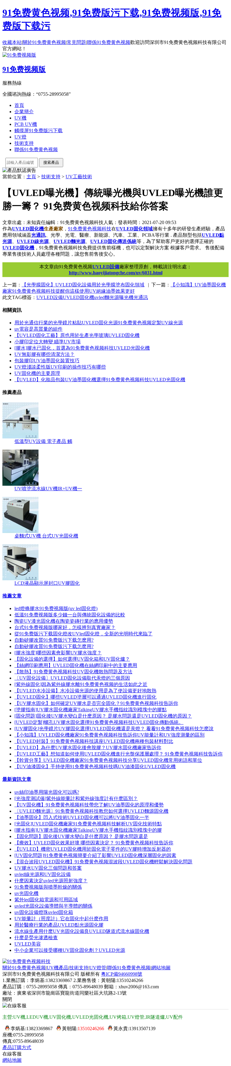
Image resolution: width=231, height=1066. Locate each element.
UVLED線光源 (33, 241)
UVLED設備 (105, 266)
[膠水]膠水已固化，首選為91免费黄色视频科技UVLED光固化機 (82, 348)
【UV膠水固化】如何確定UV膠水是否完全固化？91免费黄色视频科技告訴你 (96, 703)
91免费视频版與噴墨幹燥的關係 (48, 887)
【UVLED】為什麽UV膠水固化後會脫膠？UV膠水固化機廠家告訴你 (87, 747)
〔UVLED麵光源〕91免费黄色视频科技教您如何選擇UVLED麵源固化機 (91, 811)
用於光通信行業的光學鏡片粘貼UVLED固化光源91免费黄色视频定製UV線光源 (98, 322)
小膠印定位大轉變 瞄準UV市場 (47, 341)
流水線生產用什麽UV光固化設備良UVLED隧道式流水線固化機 (81, 931)
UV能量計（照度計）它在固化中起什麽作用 (61, 918)
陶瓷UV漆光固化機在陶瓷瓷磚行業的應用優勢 (63, 621)
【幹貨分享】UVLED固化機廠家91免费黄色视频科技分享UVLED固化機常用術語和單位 (108, 760)
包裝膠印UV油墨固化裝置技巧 (46, 360)
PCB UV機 (25, 124)
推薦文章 (12, 595)
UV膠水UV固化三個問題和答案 (48, 868)
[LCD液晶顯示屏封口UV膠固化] (20, 578)
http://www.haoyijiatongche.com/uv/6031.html (115, 272)
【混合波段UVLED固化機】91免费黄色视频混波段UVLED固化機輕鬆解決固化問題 (103, 861)
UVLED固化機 (28, 228)
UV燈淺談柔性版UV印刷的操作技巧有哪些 (60, 366)
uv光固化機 (26, 893)
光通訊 (38, 235)
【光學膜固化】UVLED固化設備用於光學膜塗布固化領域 (83, 284)
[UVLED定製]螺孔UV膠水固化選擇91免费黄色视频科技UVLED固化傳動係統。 (98, 722)
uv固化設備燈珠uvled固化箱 (43, 912)
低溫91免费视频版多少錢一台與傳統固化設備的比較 (69, 614)
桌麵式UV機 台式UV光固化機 (46, 535)
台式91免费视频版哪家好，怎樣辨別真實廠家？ (65, 627)
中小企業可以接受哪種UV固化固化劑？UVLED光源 (69, 950)
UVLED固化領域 (134, 228)
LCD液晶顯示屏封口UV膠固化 (47, 583)
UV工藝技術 (79, 176)
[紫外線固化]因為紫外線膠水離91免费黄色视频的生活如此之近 (80, 684)
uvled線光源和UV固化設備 (42, 874)
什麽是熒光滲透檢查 (36, 937)
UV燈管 (97, 967)
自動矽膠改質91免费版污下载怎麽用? (54, 640)
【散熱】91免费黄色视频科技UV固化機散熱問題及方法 (73, 671)
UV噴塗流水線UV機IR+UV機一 (48, 488)
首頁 (19, 105)
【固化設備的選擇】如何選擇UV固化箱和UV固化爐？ (72, 659)
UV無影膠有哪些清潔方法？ (44, 354)
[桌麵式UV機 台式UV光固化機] (20, 531)
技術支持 (24, 143)
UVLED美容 (27, 943)
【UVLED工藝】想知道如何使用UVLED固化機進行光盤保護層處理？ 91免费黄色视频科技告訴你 (118, 753)
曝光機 (126, 297)
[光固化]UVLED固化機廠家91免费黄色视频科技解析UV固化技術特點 (88, 823)
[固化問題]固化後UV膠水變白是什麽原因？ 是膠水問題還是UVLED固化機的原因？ (103, 715)
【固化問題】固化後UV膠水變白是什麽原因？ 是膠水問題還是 (81, 836)
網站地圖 (161, 967)
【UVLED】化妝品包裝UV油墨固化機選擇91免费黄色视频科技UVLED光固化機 (99, 379)
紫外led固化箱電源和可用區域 (46, 899)
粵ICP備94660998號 (121, 974)
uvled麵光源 (106, 297)
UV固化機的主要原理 (37, 373)
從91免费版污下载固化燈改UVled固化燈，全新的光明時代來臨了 (83, 633)
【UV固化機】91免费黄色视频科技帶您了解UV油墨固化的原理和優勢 (89, 804)
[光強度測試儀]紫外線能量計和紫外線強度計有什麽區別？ (76, 798)
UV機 (20, 117)
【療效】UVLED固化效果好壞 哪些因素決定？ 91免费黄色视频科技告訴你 (93, 842)
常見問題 (76, 42)
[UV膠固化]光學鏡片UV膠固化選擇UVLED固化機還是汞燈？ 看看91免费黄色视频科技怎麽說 (114, 728)
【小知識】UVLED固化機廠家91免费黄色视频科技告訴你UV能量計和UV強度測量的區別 (109, 734)
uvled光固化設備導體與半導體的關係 (53, 906)
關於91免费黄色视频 (44, 42)
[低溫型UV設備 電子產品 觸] (20, 436)
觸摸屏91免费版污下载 (38, 130)
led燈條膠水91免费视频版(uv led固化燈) (55, 608)
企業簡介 (24, 111)
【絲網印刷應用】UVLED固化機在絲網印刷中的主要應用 (75, 665)
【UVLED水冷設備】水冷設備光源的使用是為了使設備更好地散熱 (85, 690)
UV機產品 (57, 967)
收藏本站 (12, 42)
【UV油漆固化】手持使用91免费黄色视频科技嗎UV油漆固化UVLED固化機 (95, 766)
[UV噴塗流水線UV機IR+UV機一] (20, 484)
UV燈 (20, 136)
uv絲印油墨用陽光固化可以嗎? (46, 792)
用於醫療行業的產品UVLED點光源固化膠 (58, 924)
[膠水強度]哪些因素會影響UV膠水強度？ (58, 652)
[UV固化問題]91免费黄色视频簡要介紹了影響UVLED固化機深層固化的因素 (95, 855)
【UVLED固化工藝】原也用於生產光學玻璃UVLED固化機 (77, 335)
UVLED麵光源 (69, 241)
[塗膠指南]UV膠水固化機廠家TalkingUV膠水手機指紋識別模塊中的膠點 (90, 709)
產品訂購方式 (16, 1047)
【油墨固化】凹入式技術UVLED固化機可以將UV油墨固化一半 (81, 817)
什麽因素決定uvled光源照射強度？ (51, 880)
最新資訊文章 (16, 779)
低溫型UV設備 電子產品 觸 (43, 441)
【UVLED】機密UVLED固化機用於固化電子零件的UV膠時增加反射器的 (92, 849)
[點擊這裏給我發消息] (5, 1028)
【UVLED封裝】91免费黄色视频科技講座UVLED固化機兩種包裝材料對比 (93, 741)
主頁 (31, 176)
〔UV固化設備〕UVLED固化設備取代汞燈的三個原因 (72, 678)
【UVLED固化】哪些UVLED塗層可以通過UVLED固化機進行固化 (85, 697)
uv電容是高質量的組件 (38, 329)
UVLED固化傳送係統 (113, 241)
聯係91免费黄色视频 (108, 42)
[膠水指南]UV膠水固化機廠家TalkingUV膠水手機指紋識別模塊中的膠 (88, 830)
